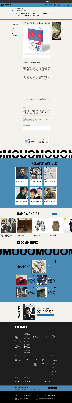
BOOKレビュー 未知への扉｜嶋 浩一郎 (19, 10)
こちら (50, 399)
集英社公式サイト (17, 397)
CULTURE (64, 5)
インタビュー (18, 180)
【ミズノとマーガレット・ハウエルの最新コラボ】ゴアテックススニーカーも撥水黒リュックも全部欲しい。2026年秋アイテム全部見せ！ (51, 293)
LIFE (54, 5)
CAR (49, 5)
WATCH (59, 4)
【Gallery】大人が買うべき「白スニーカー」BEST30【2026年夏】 (51, 267)
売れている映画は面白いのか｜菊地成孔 (35, 180)
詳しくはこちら (48, 1)
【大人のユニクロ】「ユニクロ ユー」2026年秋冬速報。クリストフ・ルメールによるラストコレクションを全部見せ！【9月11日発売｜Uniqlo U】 (31, 281)
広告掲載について (17, 399)
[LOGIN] (68, 4)
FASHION (46, 4)
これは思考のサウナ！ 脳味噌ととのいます (16, 24)
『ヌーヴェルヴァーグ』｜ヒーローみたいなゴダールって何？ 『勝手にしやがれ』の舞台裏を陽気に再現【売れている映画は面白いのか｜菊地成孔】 (35, 182)
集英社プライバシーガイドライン (18, 398)
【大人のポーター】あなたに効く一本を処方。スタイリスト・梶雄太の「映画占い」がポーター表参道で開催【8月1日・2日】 (49, 182)
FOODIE (59, 5)
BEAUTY (46, 5)
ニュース (46, 180)
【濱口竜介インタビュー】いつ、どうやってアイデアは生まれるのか (21, 181)
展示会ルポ (50, 278)
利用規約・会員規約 (26, 398)
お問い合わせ (25, 397)
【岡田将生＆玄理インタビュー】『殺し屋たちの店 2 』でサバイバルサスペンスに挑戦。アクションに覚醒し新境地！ (35, 202)
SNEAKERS (55, 4)
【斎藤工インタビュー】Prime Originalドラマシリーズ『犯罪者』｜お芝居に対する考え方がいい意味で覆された (21, 202)
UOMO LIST (50, 4)
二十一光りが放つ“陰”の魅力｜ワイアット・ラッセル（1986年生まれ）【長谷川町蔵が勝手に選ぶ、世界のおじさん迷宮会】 (50, 202)
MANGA (63, 4)
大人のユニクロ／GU (30, 278)
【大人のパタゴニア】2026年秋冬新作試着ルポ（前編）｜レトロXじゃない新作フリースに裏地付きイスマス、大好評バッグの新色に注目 (31, 293)
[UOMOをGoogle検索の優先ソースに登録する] (14, 36)
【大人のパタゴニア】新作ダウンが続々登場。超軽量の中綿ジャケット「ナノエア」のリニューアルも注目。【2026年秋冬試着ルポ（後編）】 (51, 281)
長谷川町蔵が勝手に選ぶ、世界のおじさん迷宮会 (50, 200)
